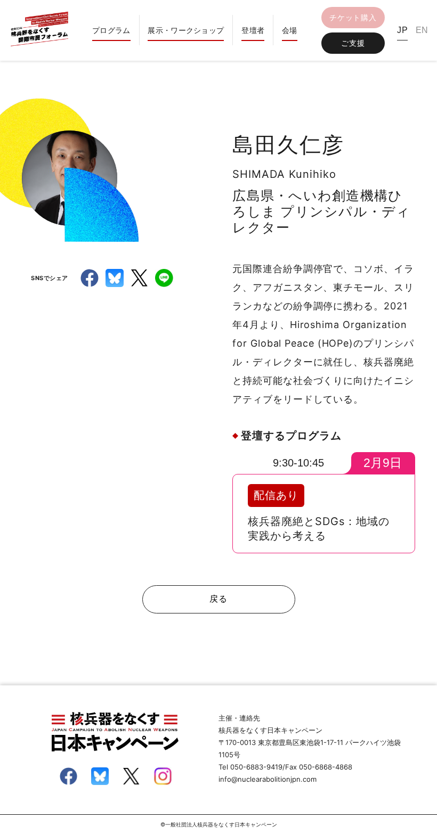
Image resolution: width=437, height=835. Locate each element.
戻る (218, 598)
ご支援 (353, 42)
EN (422, 30)
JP (402, 30)
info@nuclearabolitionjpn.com (267, 779)
